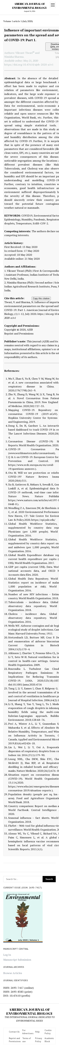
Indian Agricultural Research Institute (27, 286)
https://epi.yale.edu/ (43, 520)
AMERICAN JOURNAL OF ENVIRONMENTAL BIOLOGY (29, 1011)
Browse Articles (12, 973)
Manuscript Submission (17, 959)
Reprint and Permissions (18, 333)
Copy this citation (41, 298)
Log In (7, 955)
